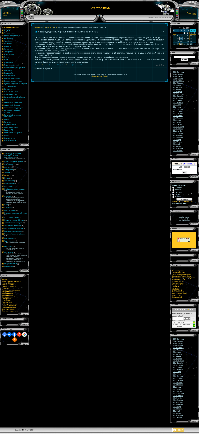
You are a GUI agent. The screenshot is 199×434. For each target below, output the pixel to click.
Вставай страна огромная (11, 281)
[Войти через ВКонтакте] (9, 334)
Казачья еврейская (9, 309)
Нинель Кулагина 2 (9, 286)
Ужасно (178, 197)
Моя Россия (176, 295)
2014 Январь (178, 151)
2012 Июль (177, 122)
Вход (194, 15)
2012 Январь (178, 116)
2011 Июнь (177, 107)
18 (194, 38)
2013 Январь (178, 135)
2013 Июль (177, 146)
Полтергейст (9, 186)
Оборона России (10, 264)
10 (191, 36)
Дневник (31, 18)
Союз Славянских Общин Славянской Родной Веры (181, 275)
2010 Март (177, 85)
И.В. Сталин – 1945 (11, 217)
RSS (169, 17)
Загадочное (8, 170)
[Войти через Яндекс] (19, 334)
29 (184, 44)
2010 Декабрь (178, 98)
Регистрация (191, 13)
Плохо (177, 194)
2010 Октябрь (178, 96)
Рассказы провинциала (13, 231)
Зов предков (9, 238)
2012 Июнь (177, 120)
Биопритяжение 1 (8, 293)
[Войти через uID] (4, 334)
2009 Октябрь (178, 74)
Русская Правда (178, 271)
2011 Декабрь (178, 113)
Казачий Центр (177, 281)
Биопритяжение (10, 210)
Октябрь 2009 (184, 28)
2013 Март (177, 140)
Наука (6, 178)
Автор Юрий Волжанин (12, 225)
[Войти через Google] (24, 334)
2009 (44, 27)
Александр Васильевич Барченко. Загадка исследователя (13, 155)
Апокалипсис (9, 181)
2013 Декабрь (178, 148)
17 (191, 38)
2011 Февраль (178, 102)
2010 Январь (178, 81)
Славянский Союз (178, 272)
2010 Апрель (177, 87)
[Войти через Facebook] (14, 334)
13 (178, 38)
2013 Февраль (178, 137)
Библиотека (8, 266)
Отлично (178, 187)
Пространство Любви (179, 293)
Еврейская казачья (9, 307)
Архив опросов (187, 201)
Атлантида (8, 207)
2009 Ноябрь (178, 76)
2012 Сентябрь (178, 126)
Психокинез (6, 300)
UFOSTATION (177, 290)
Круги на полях (9, 241)
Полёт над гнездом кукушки (14, 189)
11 (194, 36)
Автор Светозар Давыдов (13, 228)
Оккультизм (8, 246)
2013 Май (176, 144)
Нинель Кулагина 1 (9, 285)
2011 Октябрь (178, 109)
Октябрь (50, 27)
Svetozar (69, 65)
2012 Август (177, 124)
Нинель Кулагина (8, 283)
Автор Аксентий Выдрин (13, 223)
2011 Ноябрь (177, 111)
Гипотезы (7, 175)
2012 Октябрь (178, 129)
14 (56, 27)
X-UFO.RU (175, 286)
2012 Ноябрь (178, 131)
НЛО (6, 205)
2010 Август (177, 92)
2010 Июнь (177, 89)
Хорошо (178, 190)
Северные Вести (178, 285)
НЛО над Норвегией (9, 304)
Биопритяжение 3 (8, 297)
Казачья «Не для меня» (10, 311)
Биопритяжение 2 (8, 295)
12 (174, 38)
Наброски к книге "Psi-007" (14, 161)
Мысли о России (178, 283)
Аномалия (8, 167)
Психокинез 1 (7, 302)
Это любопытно (10, 164)
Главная (31, 16)
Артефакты (8, 252)
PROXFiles (175, 288)
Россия (4, 279)
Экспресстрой (177, 297)
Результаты (176, 201)
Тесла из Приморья (9, 306)
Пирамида (8, 196)
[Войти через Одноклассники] (14, 339)
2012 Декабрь (178, 133)
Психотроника (9, 183)
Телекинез (5, 288)
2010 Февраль (178, 83)
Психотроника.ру (178, 292)
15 (184, 38)
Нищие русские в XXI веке (14, 220)
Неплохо (178, 192)
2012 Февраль (178, 118)
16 (188, 38)
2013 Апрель (177, 142)
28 (181, 44)
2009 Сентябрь (178, 72)
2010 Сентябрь (178, 94)
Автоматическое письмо (11, 290)
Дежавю (7, 172)
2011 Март (177, 105)
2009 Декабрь (178, 78)
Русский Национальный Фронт (15, 213)
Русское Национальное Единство (184, 278)
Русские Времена (178, 279)
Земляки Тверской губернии (14, 234)
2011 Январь (177, 100)
